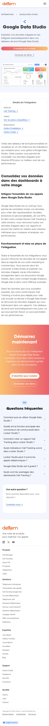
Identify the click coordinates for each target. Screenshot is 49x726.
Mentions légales (8, 714)
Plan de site (32, 714)
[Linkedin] (3, 542)
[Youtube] (13, 542)
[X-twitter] (8, 542)
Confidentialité (21, 714)
